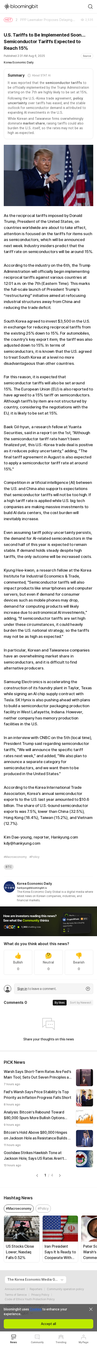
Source (87, 55)
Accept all (48, 1324)
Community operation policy (65, 1289)
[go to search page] (90, 6)
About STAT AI (41, 75)
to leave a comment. (36, 989)
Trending (61, 1342)
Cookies (36, 1309)
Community (37, 1342)
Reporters (36, 1289)
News (13, 1342)
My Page (84, 1342)
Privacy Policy (40, 1294)
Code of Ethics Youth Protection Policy (30, 1299)
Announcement (15, 1289)
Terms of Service (16, 1294)
